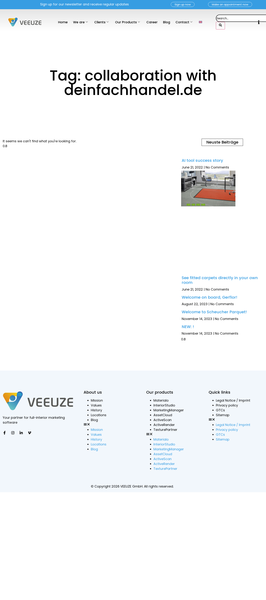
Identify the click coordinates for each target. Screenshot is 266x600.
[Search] (220, 25)
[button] (258, 22)
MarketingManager (168, 415)
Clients (99, 22)
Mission (97, 405)
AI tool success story (202, 160)
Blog (166, 22)
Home (63, 22)
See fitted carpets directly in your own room (220, 285)
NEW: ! (188, 331)
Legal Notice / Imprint (233, 405)
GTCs (220, 415)
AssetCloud (162, 420)
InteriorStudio (164, 410)
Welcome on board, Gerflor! (209, 302)
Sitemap (222, 420)
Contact (182, 22)
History (96, 415)
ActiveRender (164, 429)
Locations (98, 420)
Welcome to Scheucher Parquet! (214, 317)
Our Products (126, 22)
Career (152, 22)
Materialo (161, 405)
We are (79, 22)
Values (96, 410)
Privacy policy (227, 410)
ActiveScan (162, 425)
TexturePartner (165, 434)
